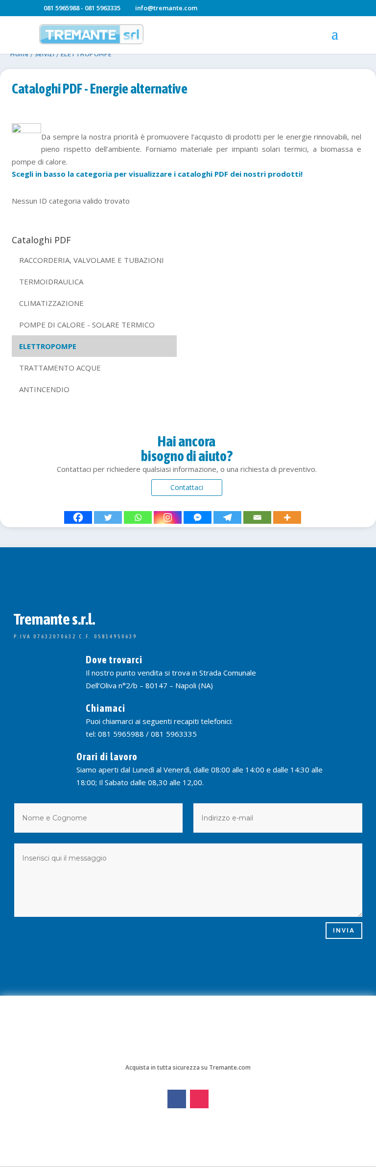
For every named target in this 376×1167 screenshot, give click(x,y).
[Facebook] (78, 517)
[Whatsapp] (138, 517)
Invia (344, 930)
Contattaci (186, 487)
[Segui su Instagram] (199, 1099)
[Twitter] (108, 517)
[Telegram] (227, 517)
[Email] (257, 517)
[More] (287, 517)
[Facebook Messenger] (198, 517)
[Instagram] (168, 517)
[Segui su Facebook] (176, 1099)
